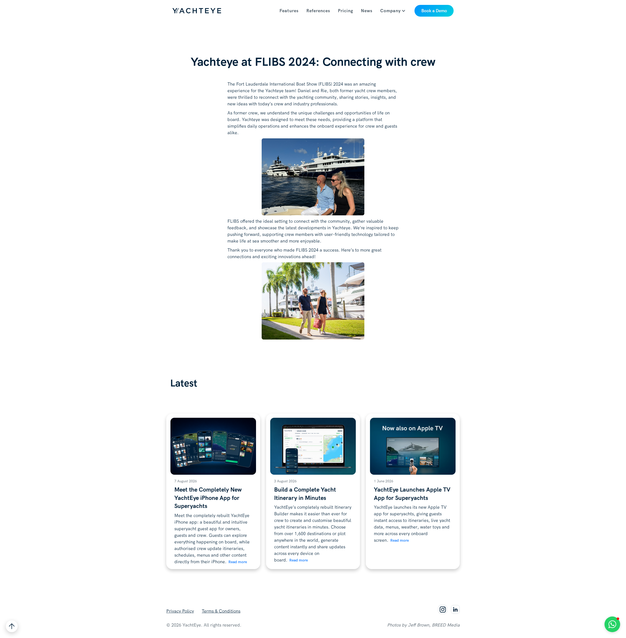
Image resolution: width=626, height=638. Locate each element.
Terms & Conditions (221, 611)
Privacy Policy (180, 611)
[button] (395, 10)
